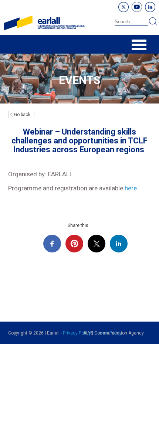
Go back (22, 114)
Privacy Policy (77, 333)
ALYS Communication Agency (113, 333)
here (131, 188)
